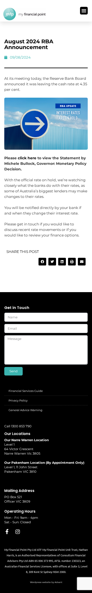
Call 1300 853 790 (17, 426)
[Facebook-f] (6, 531)
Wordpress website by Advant (46, 582)
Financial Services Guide (26, 391)
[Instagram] (17, 531)
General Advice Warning (25, 410)
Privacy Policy (18, 400)
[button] (84, 10)
